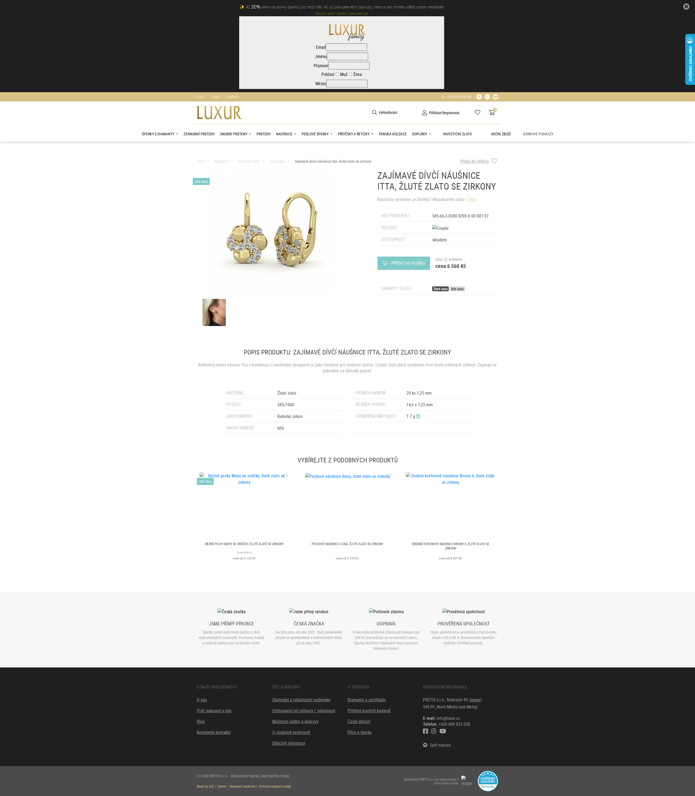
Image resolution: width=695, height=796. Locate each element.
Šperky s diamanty (158, 133)
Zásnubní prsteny (199, 133)
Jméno (321, 56)
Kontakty (233, 97)
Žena (357, 74)
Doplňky (419, 133)
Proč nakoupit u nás (214, 711)
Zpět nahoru (439, 745)
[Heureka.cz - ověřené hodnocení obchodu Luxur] (488, 781)
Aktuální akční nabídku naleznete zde (341, 13)
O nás (200, 97)
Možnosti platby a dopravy (295, 721)
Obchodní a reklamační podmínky (301, 700)
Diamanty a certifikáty (367, 700)
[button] (418, 416)
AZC (211, 786)
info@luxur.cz (448, 718)
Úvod (200, 161)
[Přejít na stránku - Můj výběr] (479, 112)
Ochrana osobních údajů (275, 786)
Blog (215, 97)
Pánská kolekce (393, 133)
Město (320, 84)
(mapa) (475, 700)
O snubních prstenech (291, 732)
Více (473, 199)
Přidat (408, 263)
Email (321, 47)
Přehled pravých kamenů (369, 711)
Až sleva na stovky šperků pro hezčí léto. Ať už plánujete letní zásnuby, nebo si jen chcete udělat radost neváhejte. (345, 7)
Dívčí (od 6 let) (248, 161)
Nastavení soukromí (242, 786)
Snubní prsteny (233, 133)
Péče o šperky (360, 732)
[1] (375, 112)
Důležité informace (288, 743)
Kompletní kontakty (214, 732)
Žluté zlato (277, 161)
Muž (343, 74)
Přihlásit (435, 112)
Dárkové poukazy (538, 133)
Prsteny (264, 133)
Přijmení (321, 66)
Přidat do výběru (474, 161)
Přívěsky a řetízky (353, 133)
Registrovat (451, 112)
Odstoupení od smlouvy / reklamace (303, 711)
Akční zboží (501, 133)
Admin (222, 786)
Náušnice (284, 133)
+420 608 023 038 (458, 97)
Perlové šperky (315, 133)
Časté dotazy (359, 721)
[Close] (686, 6)
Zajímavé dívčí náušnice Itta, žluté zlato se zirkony (333, 161)
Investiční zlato (457, 133)
